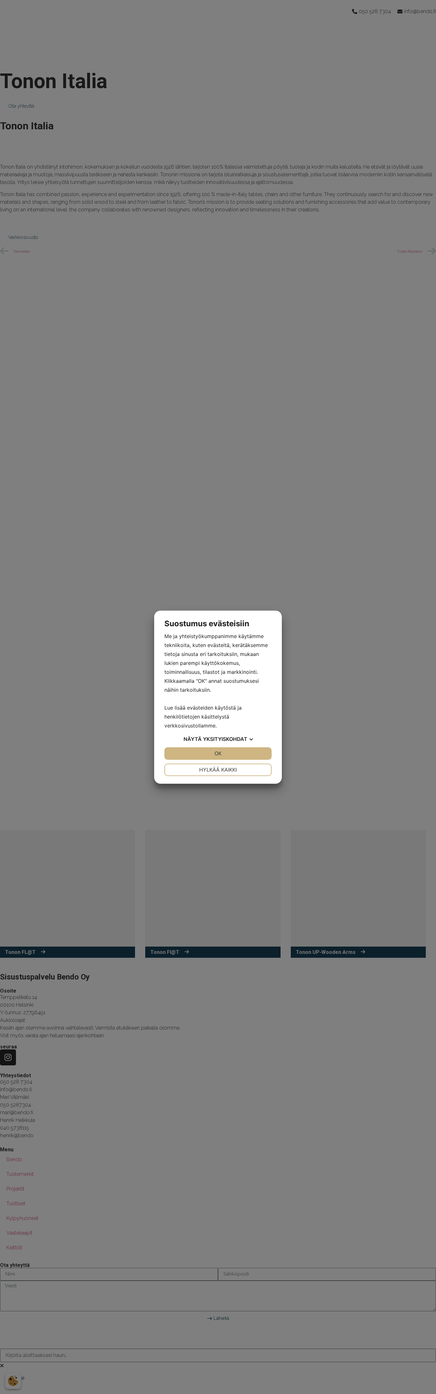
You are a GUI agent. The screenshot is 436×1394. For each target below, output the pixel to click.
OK (218, 753)
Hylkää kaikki (218, 769)
